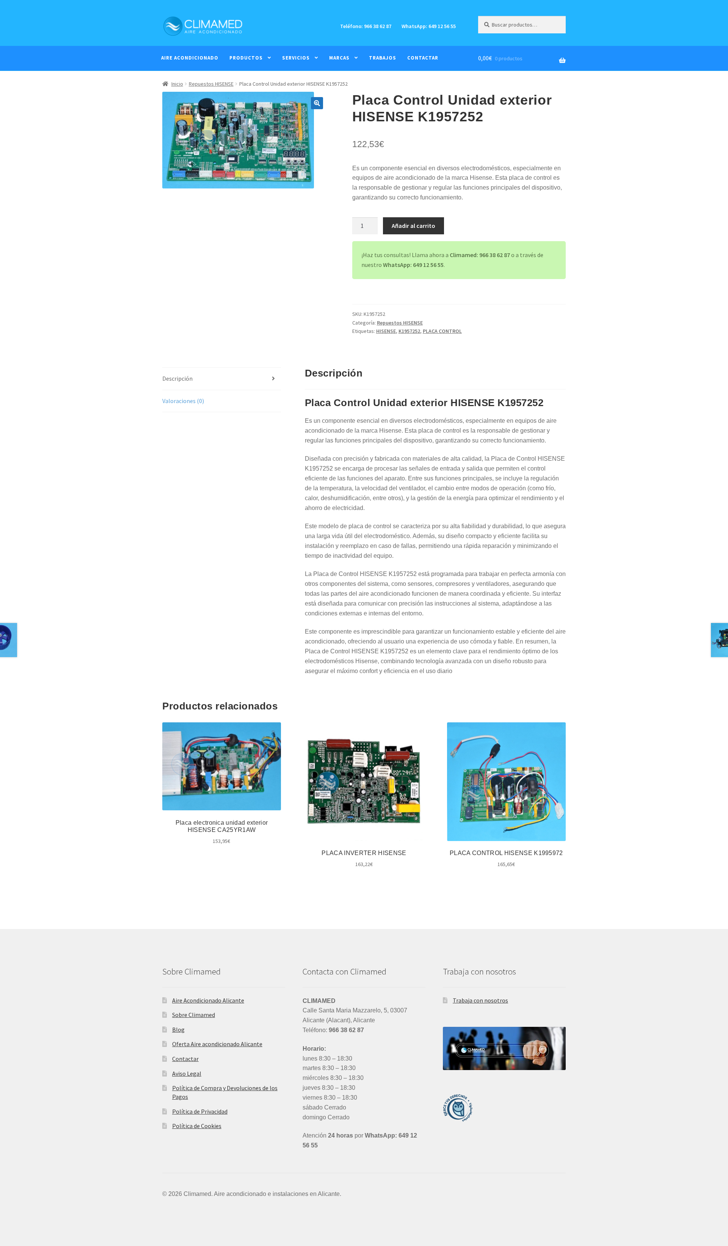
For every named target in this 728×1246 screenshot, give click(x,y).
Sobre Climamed (193, 1014)
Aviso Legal (186, 1073)
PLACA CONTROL (442, 331)
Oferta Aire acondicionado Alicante (217, 1044)
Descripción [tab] (177, 378)
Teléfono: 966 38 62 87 (365, 26)
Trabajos (382, 58)
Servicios (296, 58)
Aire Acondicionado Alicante (208, 1000)
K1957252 (409, 331)
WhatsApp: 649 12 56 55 (429, 26)
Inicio (177, 83)
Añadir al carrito (413, 225)
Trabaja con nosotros (480, 1000)
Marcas (339, 58)
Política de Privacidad (200, 1111)
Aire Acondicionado (189, 58)
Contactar (422, 58)
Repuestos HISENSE (211, 83)
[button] (317, 103)
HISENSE (386, 331)
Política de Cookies (196, 1126)
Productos (246, 58)
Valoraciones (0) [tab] (183, 401)
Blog (178, 1029)
